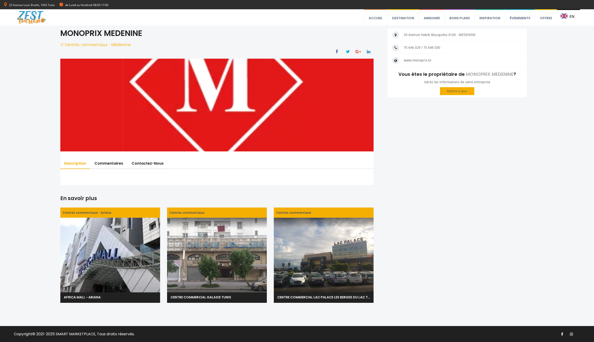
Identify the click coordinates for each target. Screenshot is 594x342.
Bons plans (459, 18)
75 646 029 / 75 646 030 (422, 47)
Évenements (520, 18)
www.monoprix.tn (417, 60)
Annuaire (432, 18)
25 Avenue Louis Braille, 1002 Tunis (32, 5)
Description (75, 163)
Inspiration (489, 18)
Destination (403, 18)
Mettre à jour (457, 91)
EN (572, 16)
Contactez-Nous (148, 163)
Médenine (121, 44)
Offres (546, 18)
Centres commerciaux (86, 44)
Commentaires (108, 163)
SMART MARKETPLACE (75, 334)
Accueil (376, 18)
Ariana (106, 212)
